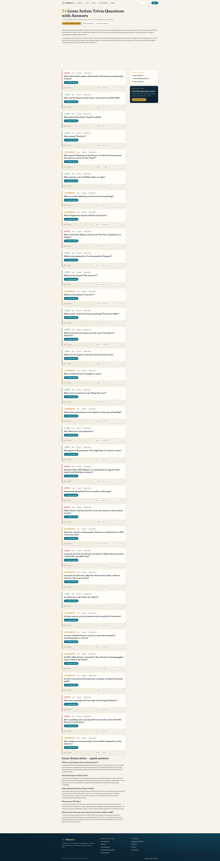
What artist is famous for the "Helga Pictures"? (85, 393)
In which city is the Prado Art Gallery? (81, 597)
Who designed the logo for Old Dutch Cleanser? (85, 215)
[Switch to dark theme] (149, 3)
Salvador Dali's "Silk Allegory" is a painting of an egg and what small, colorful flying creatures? (92, 470)
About (151, 858)
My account (135, 850)
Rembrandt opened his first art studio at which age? (87, 491)
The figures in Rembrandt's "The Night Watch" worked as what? (93, 450)
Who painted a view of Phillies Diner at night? (84, 177)
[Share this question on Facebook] (114, 87)
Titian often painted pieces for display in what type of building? (92, 412)
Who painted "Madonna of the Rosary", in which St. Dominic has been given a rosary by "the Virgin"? (93, 156)
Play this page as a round (72, 23)
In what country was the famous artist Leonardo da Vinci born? (92, 616)
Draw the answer (72, 82)
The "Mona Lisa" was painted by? (78, 431)
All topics (103, 844)
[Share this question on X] (118, 87)
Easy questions (138, 75)
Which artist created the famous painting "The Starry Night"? (91, 314)
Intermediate (103, 3)
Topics (79, 3)
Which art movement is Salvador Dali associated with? (88, 354)
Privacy (133, 847)
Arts (73, 73)
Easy (94, 3)
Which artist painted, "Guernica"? (79, 294)
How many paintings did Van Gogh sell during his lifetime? (90, 700)
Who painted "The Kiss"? (75, 136)
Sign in (155, 3)
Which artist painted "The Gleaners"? (81, 275)
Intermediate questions (141, 78)
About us (134, 844)
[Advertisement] (110, 57)
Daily (87, 3)
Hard (113, 3)
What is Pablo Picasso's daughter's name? (82, 374)
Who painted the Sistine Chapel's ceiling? (82, 117)
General (79, 73)
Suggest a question (137, 841)
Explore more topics (139, 99)
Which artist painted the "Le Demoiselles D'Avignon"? (88, 256)
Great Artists (87, 73)
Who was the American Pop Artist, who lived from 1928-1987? (92, 98)
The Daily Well (105, 841)
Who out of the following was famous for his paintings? (89, 196)
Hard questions (138, 82)
